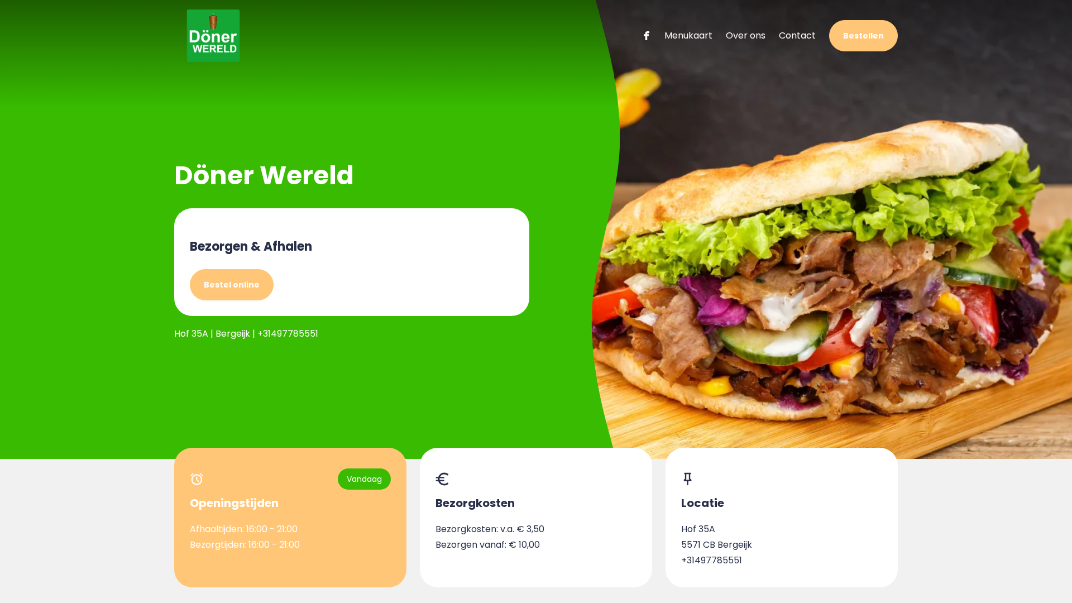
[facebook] (646, 35)
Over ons (745, 35)
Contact (797, 35)
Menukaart (688, 35)
